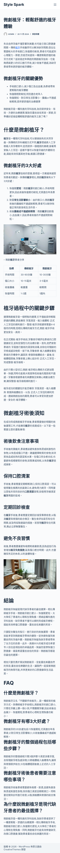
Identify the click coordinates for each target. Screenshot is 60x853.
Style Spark (14, 4)
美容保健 (35, 34)
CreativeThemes (12, 849)
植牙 (17, 47)
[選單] (55, 4)
